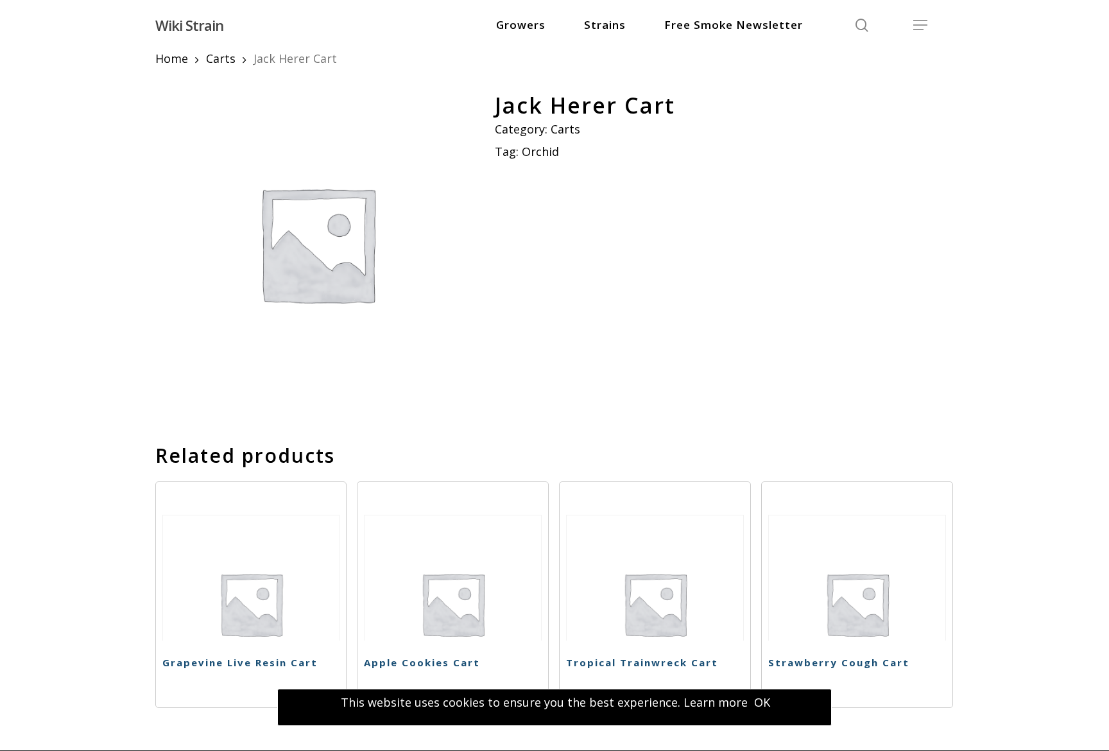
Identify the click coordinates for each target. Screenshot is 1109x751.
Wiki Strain (189, 25)
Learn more (715, 702)
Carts (221, 58)
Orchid (540, 151)
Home (171, 58)
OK (762, 702)
